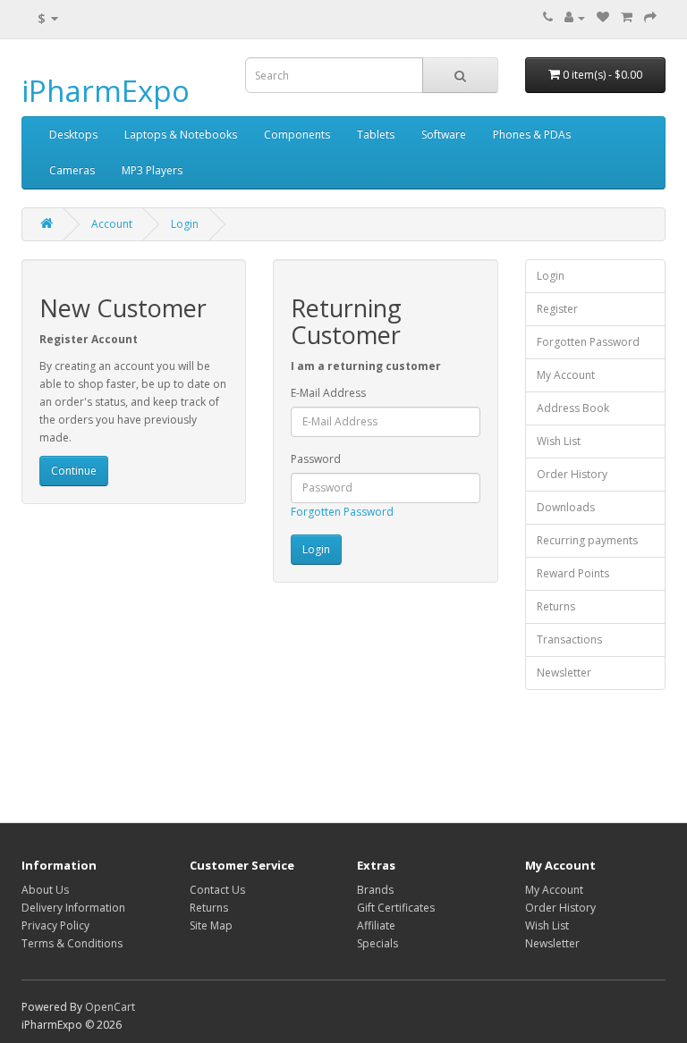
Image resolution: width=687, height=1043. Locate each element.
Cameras (72, 170)
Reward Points (573, 573)
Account (111, 223)
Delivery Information (73, 907)
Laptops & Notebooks (180, 134)
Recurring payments (587, 540)
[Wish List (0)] (603, 17)
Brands (375, 889)
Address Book (573, 408)
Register (557, 308)
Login (185, 223)
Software (443, 134)
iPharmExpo (105, 91)
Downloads (566, 507)
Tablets (375, 134)
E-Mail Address (328, 392)
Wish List (559, 441)
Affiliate (376, 925)
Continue (74, 470)
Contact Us (217, 889)
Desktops (73, 134)
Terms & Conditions (72, 943)
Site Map (211, 925)
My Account (566, 375)
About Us (45, 889)
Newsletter (564, 672)
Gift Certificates (396, 907)
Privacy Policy (55, 925)
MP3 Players (152, 170)
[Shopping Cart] (626, 17)
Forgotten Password (342, 511)
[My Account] (574, 17)
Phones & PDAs (532, 134)
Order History (572, 474)
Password (316, 459)
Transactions (569, 639)
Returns (556, 606)
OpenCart (110, 1006)
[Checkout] (650, 17)
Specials (377, 943)
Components (297, 134)
